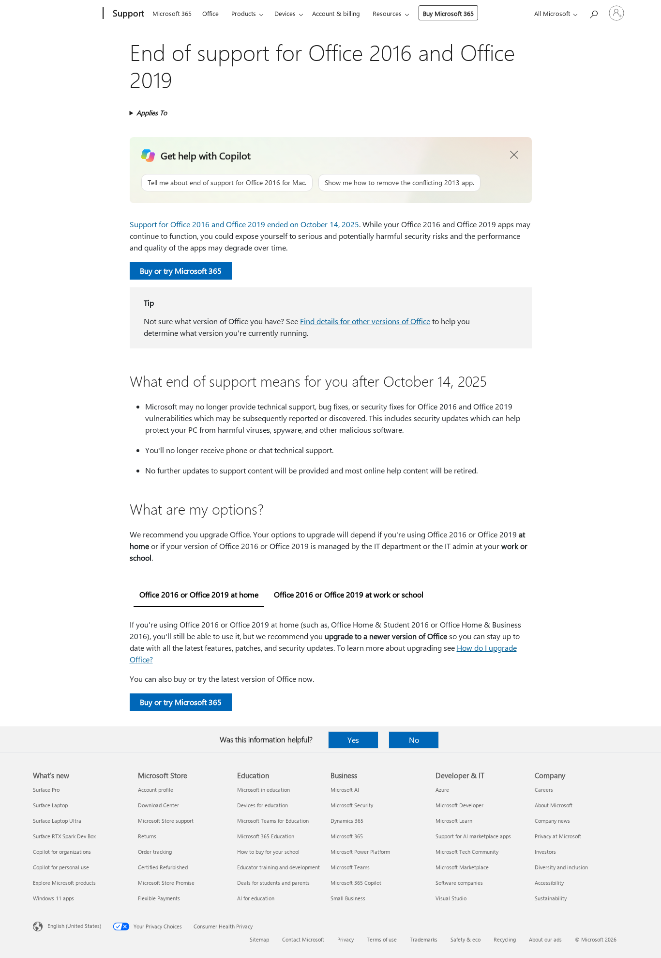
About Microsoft (553, 805)
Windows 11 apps (53, 898)
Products (243, 13)
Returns (147, 836)
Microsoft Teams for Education (273, 820)
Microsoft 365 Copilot (355, 882)
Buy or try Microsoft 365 (181, 271)
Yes (353, 740)
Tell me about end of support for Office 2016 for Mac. (227, 182)
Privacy (345, 939)
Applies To (151, 112)
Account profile (155, 789)
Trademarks (423, 939)
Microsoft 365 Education (265, 836)
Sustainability (551, 898)
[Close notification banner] (514, 155)
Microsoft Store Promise (166, 882)
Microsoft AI (344, 789)
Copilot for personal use (61, 867)
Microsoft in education (263, 789)
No (414, 740)
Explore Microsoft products (64, 882)
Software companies (459, 882)
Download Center (158, 805)
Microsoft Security (351, 805)
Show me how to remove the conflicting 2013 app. (399, 182)
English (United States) (74, 925)
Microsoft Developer (459, 805)
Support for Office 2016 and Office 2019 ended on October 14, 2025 (244, 224)
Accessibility (549, 882)
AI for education (255, 898)
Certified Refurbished (163, 867)
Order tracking (155, 851)
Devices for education (262, 805)
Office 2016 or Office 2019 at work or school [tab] (348, 594)
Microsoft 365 (172, 13)
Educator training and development (278, 867)
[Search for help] (593, 12)
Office (210, 13)
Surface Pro (46, 789)
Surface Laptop (50, 805)
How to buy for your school (268, 851)
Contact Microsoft (303, 939)
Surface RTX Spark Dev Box (64, 836)
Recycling (505, 939)
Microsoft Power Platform (360, 851)
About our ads (545, 939)
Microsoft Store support (166, 820)
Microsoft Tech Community (467, 851)
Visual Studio (451, 898)
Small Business (347, 898)
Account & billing (336, 13)
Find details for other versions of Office (365, 321)
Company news (552, 820)
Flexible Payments (159, 898)
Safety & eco (466, 939)
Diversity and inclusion (561, 867)
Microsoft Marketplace (462, 867)
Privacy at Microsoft (558, 836)
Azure (442, 789)
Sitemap (259, 939)
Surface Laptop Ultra (57, 820)
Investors (545, 851)
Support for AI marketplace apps (473, 836)
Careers (544, 789)
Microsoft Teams (350, 867)
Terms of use (382, 939)
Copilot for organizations (62, 851)
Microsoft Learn (454, 820)
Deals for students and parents (273, 882)
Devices (285, 13)
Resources (387, 13)
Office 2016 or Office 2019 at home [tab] (198, 594)
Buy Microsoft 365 (448, 13)
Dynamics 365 (346, 820)
